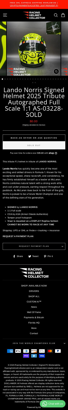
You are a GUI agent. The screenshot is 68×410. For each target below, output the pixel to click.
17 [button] (43, 79)
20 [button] (51, 79)
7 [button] (18, 79)
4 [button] (10, 79)
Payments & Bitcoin (34, 317)
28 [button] (35, 83)
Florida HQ (34, 323)
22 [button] (56, 79)
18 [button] (46, 79)
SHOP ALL (34, 296)
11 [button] (28, 79)
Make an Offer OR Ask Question (34, 138)
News (34, 307)
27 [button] (33, 83)
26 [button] (66, 79)
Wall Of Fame (34, 312)
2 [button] (5, 79)
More (34, 328)
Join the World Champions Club (34, 343)
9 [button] (23, 79)
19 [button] (48, 79)
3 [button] (8, 79)
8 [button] (20, 79)
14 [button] (36, 79)
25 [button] (63, 79)
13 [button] (33, 79)
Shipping (25, 125)
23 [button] (58, 79)
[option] (34, 4)
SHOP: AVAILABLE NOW (34, 286)
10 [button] (25, 79)
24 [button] (61, 79)
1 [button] (2, 79)
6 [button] (15, 79)
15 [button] (38, 79)
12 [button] (30, 79)
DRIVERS (34, 291)
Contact (34, 333)
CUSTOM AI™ (34, 301)
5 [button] (13, 79)
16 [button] (41, 79)
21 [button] (53, 79)
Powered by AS (34, 407)
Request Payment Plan (34, 246)
